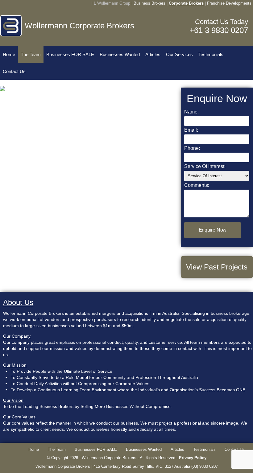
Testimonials (210, 54)
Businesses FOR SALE (70, 54)
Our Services (179, 54)
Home (9, 54)
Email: (191, 130)
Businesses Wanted (120, 54)
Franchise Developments (229, 3)
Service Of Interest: (205, 166)
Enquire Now (212, 229)
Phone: (192, 148)
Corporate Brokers (186, 3)
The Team (31, 54)
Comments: (196, 185)
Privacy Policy (192, 457)
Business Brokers (149, 3)
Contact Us (14, 71)
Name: (191, 111)
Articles (152, 54)
